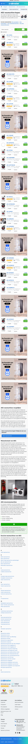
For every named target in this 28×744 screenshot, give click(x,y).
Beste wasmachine (14, 9)
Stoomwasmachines (5, 624)
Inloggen (3, 721)
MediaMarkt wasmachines (7, 603)
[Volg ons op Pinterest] (19, 732)
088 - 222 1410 (20, 721)
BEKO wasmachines (5, 556)
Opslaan (15, 39)
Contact (16, 709)
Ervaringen (3, 725)
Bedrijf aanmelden (19, 702)
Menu (4, 3)
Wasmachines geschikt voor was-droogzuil (10, 643)
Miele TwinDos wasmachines (7, 604)
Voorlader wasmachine (6, 628)
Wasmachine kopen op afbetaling (8, 636)
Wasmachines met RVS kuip (7, 657)
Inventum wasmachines (6, 594)
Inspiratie (3, 702)
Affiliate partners (19, 706)
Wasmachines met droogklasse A (8, 645)
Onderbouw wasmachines (7, 611)
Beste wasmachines (7, 435)
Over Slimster (4, 723)
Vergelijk (9, 39)
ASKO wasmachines (5, 552)
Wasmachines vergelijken (6, 660)
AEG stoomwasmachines (13, 23)
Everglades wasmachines (6, 578)
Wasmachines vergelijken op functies (9, 662)
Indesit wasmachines (5, 592)
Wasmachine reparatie (6, 641)
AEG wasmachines (21, 6)
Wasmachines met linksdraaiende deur (10, 653)
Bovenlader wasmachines (6, 565)
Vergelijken (4, 9)
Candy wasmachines (5, 570)
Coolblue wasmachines (6, 571)
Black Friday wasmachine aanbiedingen (10, 560)
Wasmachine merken (5, 638)
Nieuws (2, 728)
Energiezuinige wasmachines (7, 576)
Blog (2, 715)
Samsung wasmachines (6, 617)
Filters (21, 29)
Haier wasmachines (5, 584)
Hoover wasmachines (5, 586)
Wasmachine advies (5, 633)
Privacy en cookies (17, 739)
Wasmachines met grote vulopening (9, 648)
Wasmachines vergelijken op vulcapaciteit (10, 665)
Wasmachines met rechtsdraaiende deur (10, 655)
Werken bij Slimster (5, 730)
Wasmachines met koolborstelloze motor (10, 652)
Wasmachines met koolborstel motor (9, 650)
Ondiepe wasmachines (6, 612)
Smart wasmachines (5, 620)
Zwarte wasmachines (5, 672)
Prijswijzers (3, 704)
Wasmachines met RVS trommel (8, 658)
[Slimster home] (14, 3)
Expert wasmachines (5, 579)
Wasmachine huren (5, 635)
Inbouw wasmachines (6, 590)
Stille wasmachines (5, 622)
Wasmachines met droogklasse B (8, 647)
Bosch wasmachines (5, 563)
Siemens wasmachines (6, 619)
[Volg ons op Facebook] (15, 732)
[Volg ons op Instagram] (17, 732)
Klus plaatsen (4, 706)
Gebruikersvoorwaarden (6, 739)
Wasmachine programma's (7, 640)
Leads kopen (18, 704)
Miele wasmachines (5, 606)
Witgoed (5, 6)
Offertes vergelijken (5, 709)
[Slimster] (2, 7)
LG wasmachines (4, 598)
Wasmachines (12, 6)
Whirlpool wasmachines (6, 667)
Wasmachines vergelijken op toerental (9, 664)
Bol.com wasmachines (6, 562)
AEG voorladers (15, 22)
